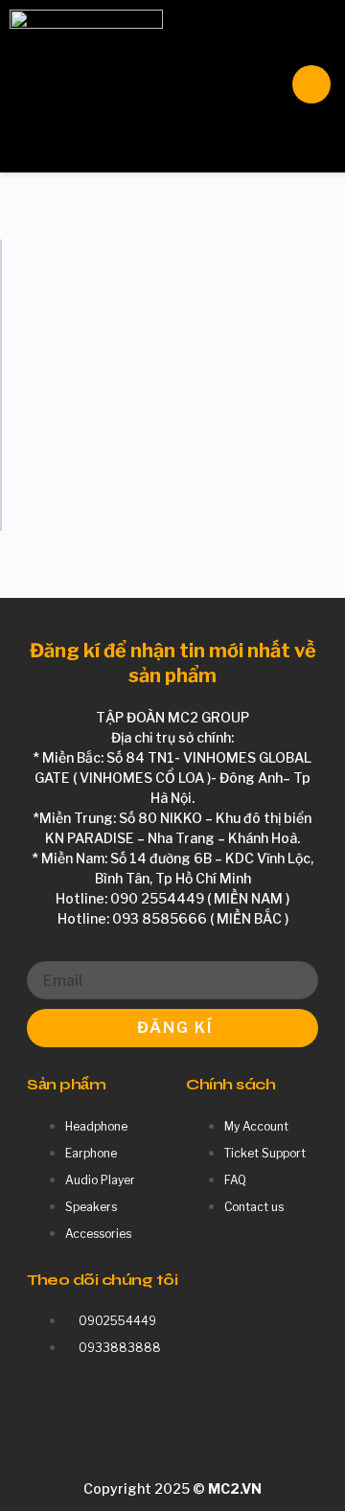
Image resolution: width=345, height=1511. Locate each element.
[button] (203, 86)
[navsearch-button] (311, 84)
